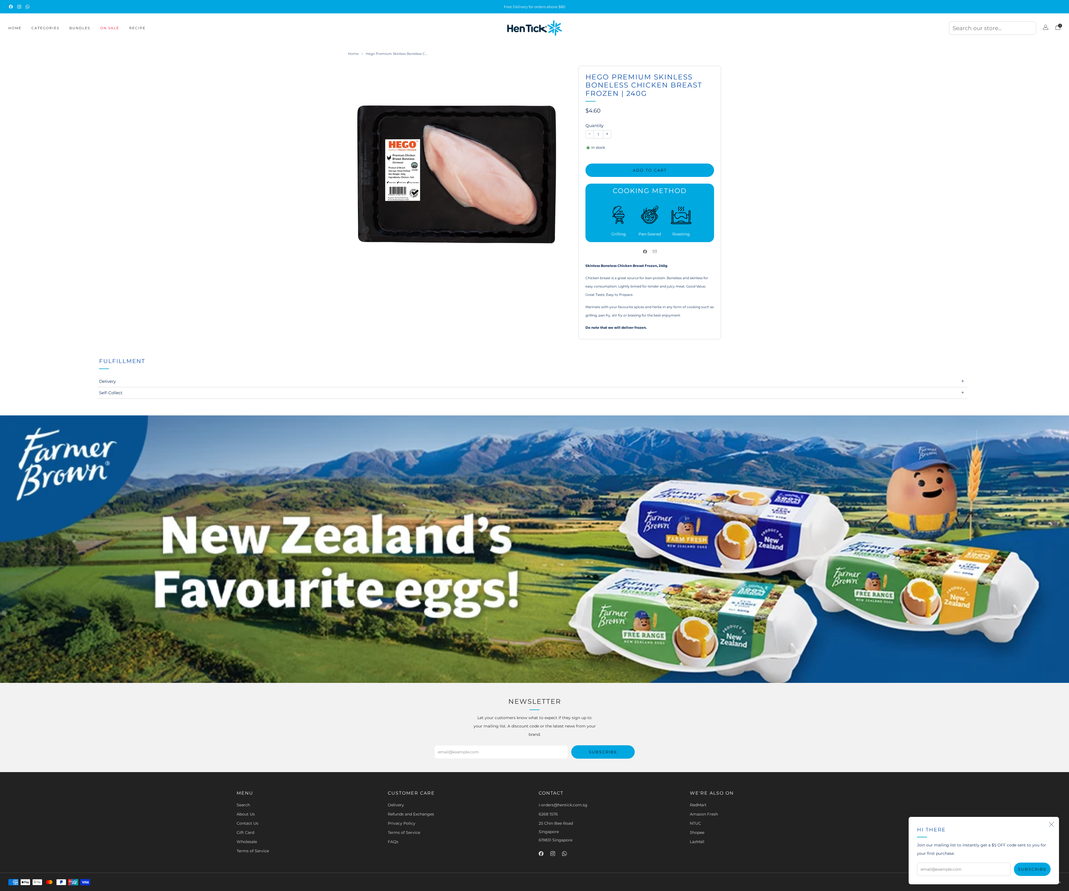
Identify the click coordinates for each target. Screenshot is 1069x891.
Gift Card (245, 832)
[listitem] (534, 7)
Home (14, 28)
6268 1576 (548, 814)
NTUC (695, 823)
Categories (45, 28)
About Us (246, 814)
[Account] (1045, 27)
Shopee (697, 832)
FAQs (393, 841)
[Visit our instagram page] (19, 7)
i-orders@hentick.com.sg (563, 804)
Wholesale (247, 841)
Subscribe (1032, 869)
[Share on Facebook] (645, 252)
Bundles (79, 28)
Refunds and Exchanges (411, 814)
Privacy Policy (401, 823)
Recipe (137, 28)
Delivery (396, 804)
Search (243, 804)
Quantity (594, 125)
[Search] (992, 29)
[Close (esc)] (1051, 824)
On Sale (109, 28)
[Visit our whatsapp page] (27, 7)
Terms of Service (253, 850)
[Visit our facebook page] (11, 7)
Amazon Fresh (704, 814)
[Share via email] (655, 252)
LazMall (697, 841)
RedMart (698, 804)
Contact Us (247, 823)
